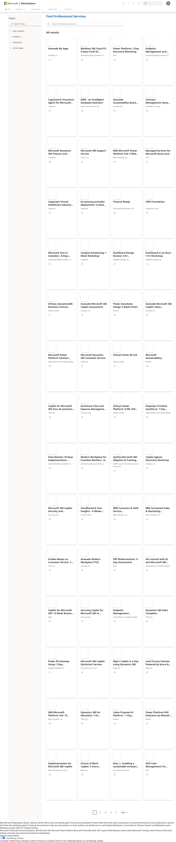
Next (123, 812)
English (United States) (9, 835)
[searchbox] (27, 24)
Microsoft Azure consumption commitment (122, 822)
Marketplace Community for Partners (128, 825)
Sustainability (44, 833)
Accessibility (33, 833)
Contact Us (33, 840)
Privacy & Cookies (46, 840)
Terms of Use (60, 840)
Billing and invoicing (149, 822)
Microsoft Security (18, 830)
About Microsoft (134, 830)
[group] (49, 59)
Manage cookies (96, 840)
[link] (61, 60)
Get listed (4, 825)
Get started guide (62, 822)
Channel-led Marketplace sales (157, 825)
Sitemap (25, 840)
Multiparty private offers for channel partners (19, 828)
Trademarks (71, 840)
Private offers (97, 822)
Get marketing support (18, 825)
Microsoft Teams (81, 830)
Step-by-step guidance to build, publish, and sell (71, 825)
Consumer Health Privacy (10, 840)
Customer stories (36, 822)
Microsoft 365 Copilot (97, 830)
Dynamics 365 (33, 830)
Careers (123, 830)
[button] (48, 24)
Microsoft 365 (45, 830)
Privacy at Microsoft (163, 830)
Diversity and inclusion (17, 833)
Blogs (26, 822)
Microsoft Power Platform (62, 830)
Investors (3, 833)
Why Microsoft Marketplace (11, 822)
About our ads (83, 840)
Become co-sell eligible (102, 825)
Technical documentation (81, 822)
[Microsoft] (11, 3)
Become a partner (166, 822)
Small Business (113, 830)
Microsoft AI (5, 830)
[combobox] (85, 24)
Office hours (49, 822)
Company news (148, 830)
